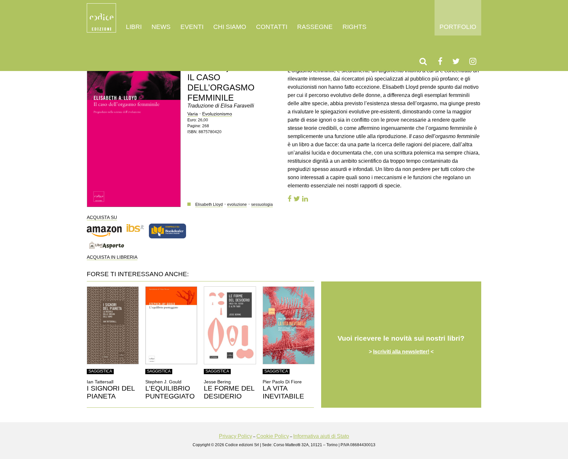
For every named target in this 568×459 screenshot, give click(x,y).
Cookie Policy (272, 436)
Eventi (191, 26)
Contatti (271, 26)
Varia (192, 113)
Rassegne (315, 26)
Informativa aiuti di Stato (321, 436)
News (161, 26)
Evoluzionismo (217, 113)
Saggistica (100, 371)
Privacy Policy (235, 436)
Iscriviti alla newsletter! (401, 351)
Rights (355, 26)
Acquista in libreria (112, 257)
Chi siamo (229, 26)
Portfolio (457, 26)
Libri (134, 26)
